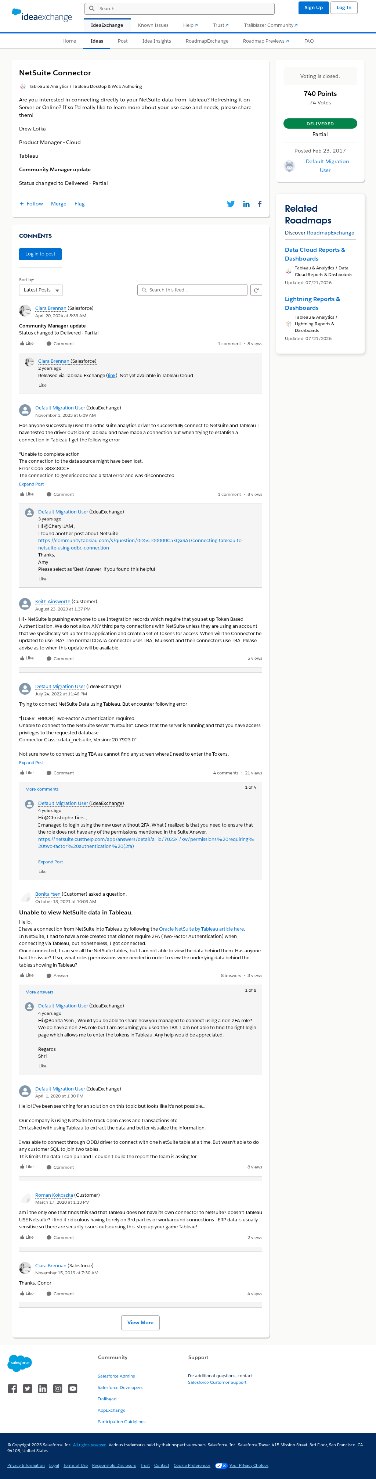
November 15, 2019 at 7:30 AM (66, 1272)
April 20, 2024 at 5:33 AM (60, 315)
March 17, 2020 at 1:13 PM (62, 1202)
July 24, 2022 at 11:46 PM (61, 694)
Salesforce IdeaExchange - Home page (42, 15)
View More (140, 1322)
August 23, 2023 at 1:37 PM (63, 609)
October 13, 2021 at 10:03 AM (65, 901)
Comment (63, 344)
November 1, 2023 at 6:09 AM (65, 415)
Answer (60, 975)
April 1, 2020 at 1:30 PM (59, 1096)
